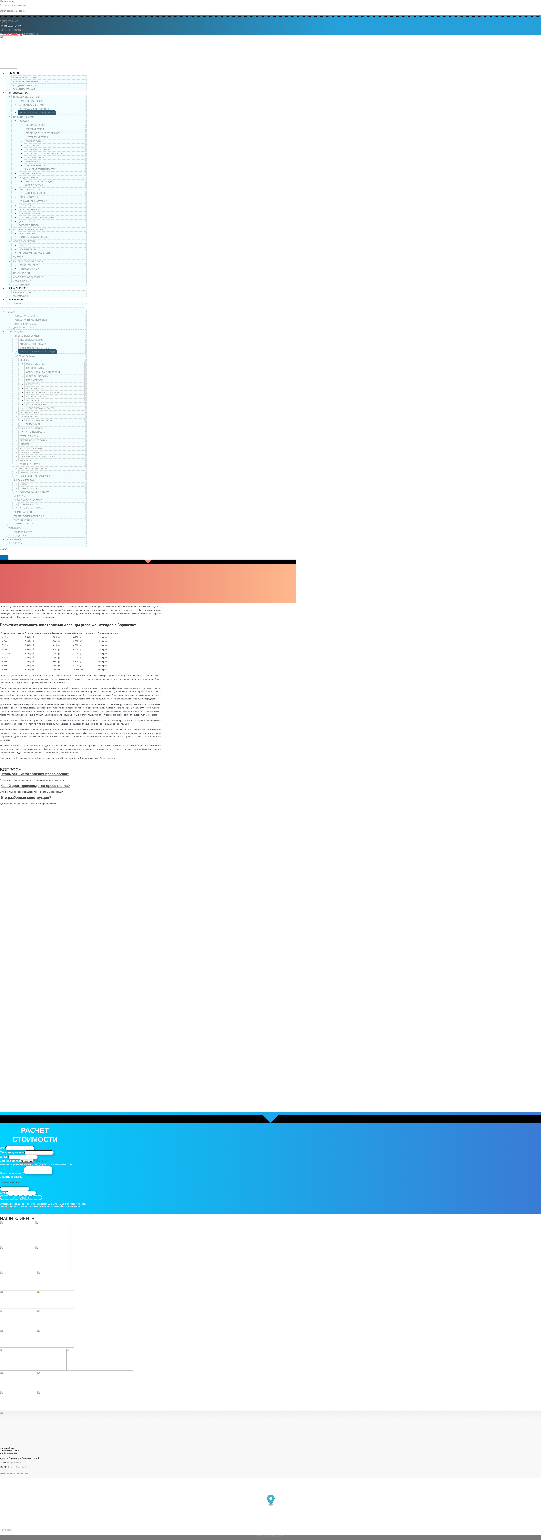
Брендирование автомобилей (29, 229)
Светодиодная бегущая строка (36, 217)
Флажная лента (27, 249)
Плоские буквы (34, 141)
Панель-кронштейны (30, 189)
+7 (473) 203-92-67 (18, 1467)
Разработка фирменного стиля (30, 81)
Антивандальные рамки (32, 105)
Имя (2, 1147)
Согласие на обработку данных (269, 1535)
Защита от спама (11, 1176)
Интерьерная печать (30, 269)
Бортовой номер (28, 233)
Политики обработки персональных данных (21, 1208)
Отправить (21, 1197)
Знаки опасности (22, 285)
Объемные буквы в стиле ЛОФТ (43, 133)
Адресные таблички (30, 209)
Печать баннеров (28, 265)
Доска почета (27, 221)
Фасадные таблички (30, 213)
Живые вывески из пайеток (40, 169)
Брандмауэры (20, 296)
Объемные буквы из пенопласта (44, 153)
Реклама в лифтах (23, 292)
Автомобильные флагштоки (34, 253)
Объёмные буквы (35, 125)
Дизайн (14, 73)
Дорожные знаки (22, 281)
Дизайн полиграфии (24, 89)
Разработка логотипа (25, 77)
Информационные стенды (34, 109)
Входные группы (28, 177)
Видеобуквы (32, 145)
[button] (80, 774)
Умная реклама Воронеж (13, 10)
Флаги (22, 245)
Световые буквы (35, 129)
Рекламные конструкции (33, 201)
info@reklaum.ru (11, 30)
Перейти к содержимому (13, 5)
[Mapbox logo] (7, 1530)
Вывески (24, 121)
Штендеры (25, 205)
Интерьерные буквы (37, 137)
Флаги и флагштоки (24, 241)
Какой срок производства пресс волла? (35, 786)
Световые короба (35, 157)
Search (3, 549)
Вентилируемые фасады (39, 181)
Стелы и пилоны (28, 197)
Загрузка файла (10, 1160)
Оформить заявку (12, 35)
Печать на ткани (22, 273)
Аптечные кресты (35, 193)
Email (4, 1156)
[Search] (4, 557)
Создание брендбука (24, 85)
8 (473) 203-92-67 (9, 21)
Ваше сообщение (12, 1173)
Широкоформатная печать (28, 261)
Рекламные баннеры (30, 173)
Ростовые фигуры (29, 225)
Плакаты (17, 303)
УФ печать (18, 257)
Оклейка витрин (34, 185)
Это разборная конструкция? (26, 797)
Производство (18, 93)
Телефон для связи (12, 1152)
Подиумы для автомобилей (34, 237)
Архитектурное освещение (28, 277)
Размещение (17, 288)
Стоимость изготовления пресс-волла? (35, 774)
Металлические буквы (38, 149)
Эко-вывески (33, 161)
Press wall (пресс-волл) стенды (37, 113)
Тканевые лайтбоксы (31, 101)
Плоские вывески (35, 165)
